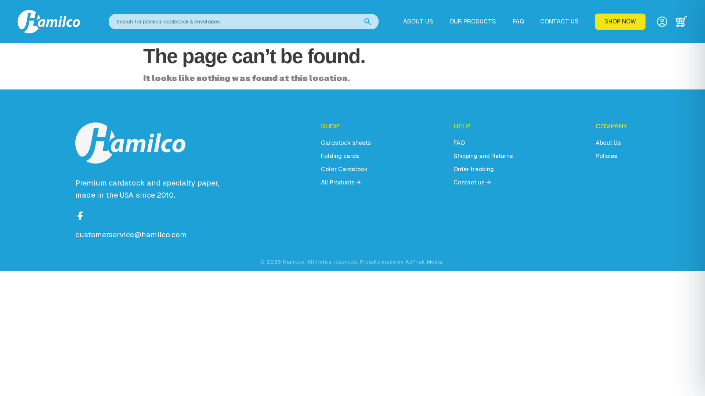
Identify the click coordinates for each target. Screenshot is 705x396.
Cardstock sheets (345, 142)
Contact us (559, 22)
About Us (608, 142)
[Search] (367, 21)
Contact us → (472, 182)
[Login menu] (662, 21)
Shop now (620, 21)
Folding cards (340, 156)
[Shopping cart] (681, 21)
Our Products (472, 22)
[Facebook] (80, 215)
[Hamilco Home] (58, 21)
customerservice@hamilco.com (131, 235)
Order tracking (473, 169)
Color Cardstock (344, 169)
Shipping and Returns (483, 156)
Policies (606, 156)
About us (418, 22)
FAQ (518, 22)
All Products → (341, 182)
